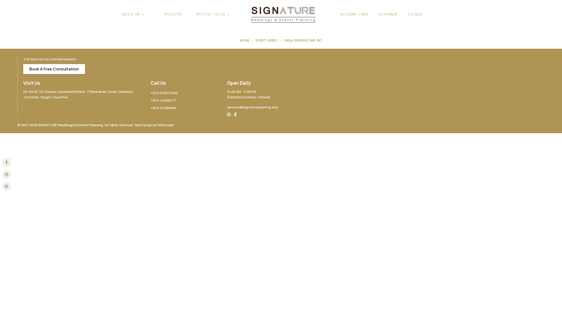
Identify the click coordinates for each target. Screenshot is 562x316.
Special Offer (211, 14)
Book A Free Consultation (54, 69)
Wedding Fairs (354, 14)
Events (415, 14)
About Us (131, 14)
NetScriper (165, 125)
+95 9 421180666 (163, 108)
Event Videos (267, 40)
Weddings (388, 14)
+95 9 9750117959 (164, 93)
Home (244, 40)
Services (173, 14)
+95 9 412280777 (163, 100)
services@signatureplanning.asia (252, 107)
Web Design (143, 125)
